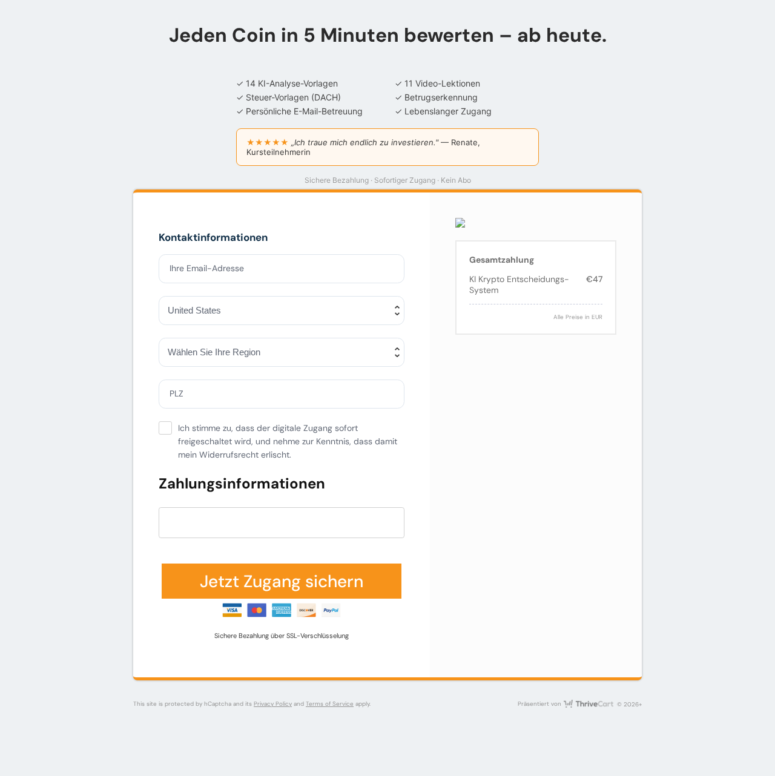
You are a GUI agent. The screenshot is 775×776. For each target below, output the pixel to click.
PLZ (176, 393)
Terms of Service (330, 704)
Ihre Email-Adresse (207, 268)
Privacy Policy (273, 704)
